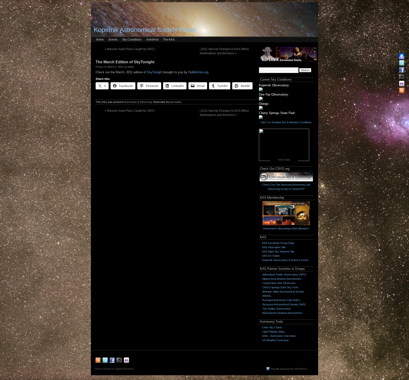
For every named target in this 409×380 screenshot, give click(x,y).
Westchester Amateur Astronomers (282, 312)
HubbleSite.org (198, 72)
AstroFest (152, 39)
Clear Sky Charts (272, 327)
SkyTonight (154, 72)
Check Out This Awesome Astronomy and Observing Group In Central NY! (286, 186)
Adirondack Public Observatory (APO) (284, 274)
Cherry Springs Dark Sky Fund (280, 287)
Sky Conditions (132, 39)
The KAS (168, 39)
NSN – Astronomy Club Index (279, 335)
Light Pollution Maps (273, 331)
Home (100, 39)
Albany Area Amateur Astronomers (282, 278)
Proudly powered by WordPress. (289, 368)
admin (130, 66)
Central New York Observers (279, 283)
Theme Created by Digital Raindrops (114, 368)
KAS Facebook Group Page (278, 243)
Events (113, 39)
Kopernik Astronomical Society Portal (144, 29)
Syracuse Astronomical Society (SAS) (284, 304)
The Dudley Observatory (276, 308)
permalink (175, 102)
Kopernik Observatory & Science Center (285, 260)
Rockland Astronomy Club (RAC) (281, 300)
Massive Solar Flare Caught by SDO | (130, 49)
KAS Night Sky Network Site (278, 251)
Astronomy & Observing (138, 102)
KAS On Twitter (271, 255)
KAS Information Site (274, 247)
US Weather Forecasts (275, 340)
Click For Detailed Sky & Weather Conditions (286, 122)
